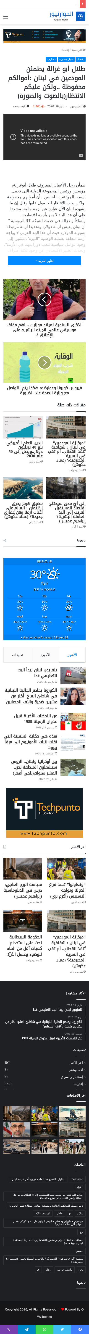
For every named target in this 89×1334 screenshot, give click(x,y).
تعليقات (17, 655)
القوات (79, 1187)
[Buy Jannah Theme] (44, 35)
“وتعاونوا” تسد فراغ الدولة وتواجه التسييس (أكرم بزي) (67, 890)
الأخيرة (45, 655)
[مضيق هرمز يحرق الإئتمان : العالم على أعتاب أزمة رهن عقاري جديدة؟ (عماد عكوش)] (23, 488)
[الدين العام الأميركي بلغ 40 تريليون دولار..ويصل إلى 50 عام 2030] (23, 427)
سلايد (80, 1213)
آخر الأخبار (76, 1062)
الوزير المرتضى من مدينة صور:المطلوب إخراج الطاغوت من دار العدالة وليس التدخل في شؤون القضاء (48, 1196)
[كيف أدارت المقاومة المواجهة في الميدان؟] (16, 1146)
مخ (81, 1232)
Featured (77, 1179)
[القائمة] (5, 18)
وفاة (48, 1269)
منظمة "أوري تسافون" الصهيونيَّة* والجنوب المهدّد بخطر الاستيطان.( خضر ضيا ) (44, 1260)
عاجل (60, 1213)
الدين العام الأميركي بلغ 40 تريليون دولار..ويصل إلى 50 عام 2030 (24, 449)
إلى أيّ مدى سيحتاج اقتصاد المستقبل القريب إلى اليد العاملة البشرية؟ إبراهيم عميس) (67, 512)
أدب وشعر (76, 1069)
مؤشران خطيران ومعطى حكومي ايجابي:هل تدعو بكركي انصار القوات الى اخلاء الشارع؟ (48, 1222)
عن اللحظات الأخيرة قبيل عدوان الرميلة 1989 (35, 718)
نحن (81, 1269)
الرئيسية (77, 50)
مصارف (51, 59)
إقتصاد (65, 50)
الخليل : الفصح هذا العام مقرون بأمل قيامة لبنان (38, 1179)
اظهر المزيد (46, 261)
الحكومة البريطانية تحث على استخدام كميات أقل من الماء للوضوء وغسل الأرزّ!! (24, 945)
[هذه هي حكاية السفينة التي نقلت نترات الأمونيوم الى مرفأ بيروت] (73, 742)
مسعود (79, 1251)
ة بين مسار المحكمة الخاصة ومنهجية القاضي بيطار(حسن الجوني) (46, 1205)
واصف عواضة (64, 1269)
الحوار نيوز (76, 106)
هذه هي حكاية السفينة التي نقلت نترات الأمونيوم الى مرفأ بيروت (30, 741)
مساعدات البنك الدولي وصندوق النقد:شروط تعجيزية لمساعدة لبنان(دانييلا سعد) (48, 1241)
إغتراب (78, 1084)
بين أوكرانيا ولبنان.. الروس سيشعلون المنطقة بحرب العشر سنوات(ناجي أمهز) (34, 767)
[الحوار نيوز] (67, 16)
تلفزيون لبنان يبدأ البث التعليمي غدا (37, 673)
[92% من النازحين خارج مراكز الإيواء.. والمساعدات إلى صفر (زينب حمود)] (44, 1146)
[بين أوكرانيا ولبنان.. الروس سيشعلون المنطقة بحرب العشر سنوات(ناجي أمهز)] (73, 767)
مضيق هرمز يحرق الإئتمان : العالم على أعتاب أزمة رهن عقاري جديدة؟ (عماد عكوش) (23, 510)
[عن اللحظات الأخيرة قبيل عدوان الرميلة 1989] (73, 721)
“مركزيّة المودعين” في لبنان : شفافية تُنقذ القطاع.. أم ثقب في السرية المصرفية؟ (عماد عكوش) (67, 453)
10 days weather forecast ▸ (44, 637)
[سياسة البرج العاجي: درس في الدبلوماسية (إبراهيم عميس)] (22, 869)
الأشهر (72, 655)
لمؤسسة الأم (43, 1213)
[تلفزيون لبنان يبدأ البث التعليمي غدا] (73, 675)
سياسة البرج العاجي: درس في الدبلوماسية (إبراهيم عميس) (22, 890)
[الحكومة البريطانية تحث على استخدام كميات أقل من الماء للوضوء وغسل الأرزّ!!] (22, 921)
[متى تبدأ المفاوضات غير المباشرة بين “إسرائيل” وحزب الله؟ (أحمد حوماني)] (16, 1129)
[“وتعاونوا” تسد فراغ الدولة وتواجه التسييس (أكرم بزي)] (66, 869)
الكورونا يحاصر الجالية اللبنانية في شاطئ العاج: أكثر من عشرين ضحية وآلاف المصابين (31, 696)
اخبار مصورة (66, 59)
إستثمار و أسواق (72, 1077)
